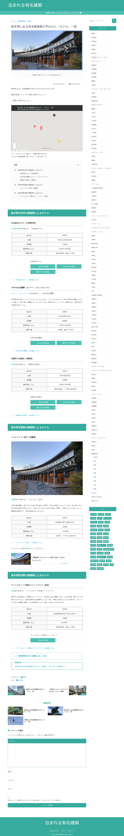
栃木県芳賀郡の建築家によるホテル (30, 185)
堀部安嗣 (93, 362)
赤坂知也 (93, 37)
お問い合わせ (54, 831)
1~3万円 (93, 514)
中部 (95, 469)
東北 (95, 461)
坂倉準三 (93, 200)
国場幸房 (93, 192)
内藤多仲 (93, 299)
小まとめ (93, 493)
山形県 (93, 537)
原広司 (93, 342)
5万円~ (108, 514)
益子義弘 (93, 390)
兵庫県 (93, 526)
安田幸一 (93, 410)
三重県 (101, 522)
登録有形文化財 (108, 549)
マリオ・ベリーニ (96, 394)
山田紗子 (93, 418)
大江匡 (93, 113)
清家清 (13, 364)
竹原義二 (93, 259)
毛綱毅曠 (93, 406)
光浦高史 (93, 398)
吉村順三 (93, 434)
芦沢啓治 (93, 41)
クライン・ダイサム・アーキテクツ (101, 168)
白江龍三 (93, 220)
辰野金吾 (93, 267)
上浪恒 (93, 93)
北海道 (95, 457)
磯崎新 (93, 81)
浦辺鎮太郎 (94, 101)
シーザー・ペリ (95, 223)
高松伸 (93, 251)
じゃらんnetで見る (69, 266)
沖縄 (95, 488)
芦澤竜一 (93, 45)
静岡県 (99, 564)
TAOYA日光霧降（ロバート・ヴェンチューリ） (34, 177)
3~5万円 (100, 514)
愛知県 (93, 545)
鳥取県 (93, 568)
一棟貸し (93, 522)
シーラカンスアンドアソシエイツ (100, 227)
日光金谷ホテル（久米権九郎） (29, 173)
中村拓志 (93, 315)
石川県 (93, 553)
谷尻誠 (93, 275)
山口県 (106, 534)
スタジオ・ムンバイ (97, 231)
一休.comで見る (43, 266)
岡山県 (99, 537)
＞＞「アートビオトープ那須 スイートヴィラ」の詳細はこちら (33, 648)
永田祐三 (93, 311)
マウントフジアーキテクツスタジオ (101, 370)
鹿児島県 (100, 568)
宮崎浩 (93, 378)
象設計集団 (94, 243)
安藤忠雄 (93, 65)
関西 (95, 473)
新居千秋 (93, 53)
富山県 (99, 534)
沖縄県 (93, 549)
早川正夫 (93, 338)
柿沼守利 (93, 136)
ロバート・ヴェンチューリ (20, 293)
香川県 (106, 564)
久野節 (93, 156)
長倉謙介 (93, 307)
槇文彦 (93, 386)
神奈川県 (100, 553)
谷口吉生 (93, 271)
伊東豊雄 (93, 69)
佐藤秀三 (93, 208)
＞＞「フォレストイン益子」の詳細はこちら (26, 542)
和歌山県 (93, 530)
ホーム (13, 21)
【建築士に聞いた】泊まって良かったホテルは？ (62, 13)
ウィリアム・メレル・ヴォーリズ (100, 89)
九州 (95, 485)
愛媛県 (106, 541)
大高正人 (93, 116)
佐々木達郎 (94, 204)
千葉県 (106, 526)
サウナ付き (107, 518)
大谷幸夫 (93, 120)
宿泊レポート (31, 548)
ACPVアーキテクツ (96, 105)
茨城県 (110, 557)
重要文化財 (94, 561)
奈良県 (107, 530)
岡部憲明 (93, 124)
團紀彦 (93, 283)
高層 (111, 564)
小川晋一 (93, 128)
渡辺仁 (93, 449)
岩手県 (106, 537)
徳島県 (99, 541)
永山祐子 (93, 323)
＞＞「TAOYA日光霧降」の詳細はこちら (25, 351)
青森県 (93, 564)
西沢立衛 (93, 331)
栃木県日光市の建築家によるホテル (30, 170)
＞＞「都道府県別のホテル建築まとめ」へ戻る (30, 656)
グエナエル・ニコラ (97, 152)
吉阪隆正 (93, 426)
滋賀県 (99, 549)
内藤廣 (13, 499)
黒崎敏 (93, 180)
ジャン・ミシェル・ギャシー (99, 216)
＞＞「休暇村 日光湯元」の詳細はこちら (25, 415)
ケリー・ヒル (95, 184)
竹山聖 (93, 263)
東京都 (110, 545)
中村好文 (93, 319)
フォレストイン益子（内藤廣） (29, 188)
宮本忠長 (93, 382)
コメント (13, 741)
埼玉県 (101, 530)
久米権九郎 (15, 228)
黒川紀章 (93, 176)
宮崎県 (93, 534)
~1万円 (93, 518)
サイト (10, 789)
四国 (95, 481)
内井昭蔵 (93, 97)
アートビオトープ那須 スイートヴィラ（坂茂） (34, 196)
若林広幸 (93, 442)
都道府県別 (22, 21)
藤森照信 (93, 358)
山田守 (93, 422)
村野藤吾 (93, 402)
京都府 (107, 522)
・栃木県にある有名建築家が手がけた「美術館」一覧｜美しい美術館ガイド (40, 666)
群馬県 (93, 557)
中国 (95, 477)
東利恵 (93, 49)
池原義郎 (93, 73)
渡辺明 (93, 445)
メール (11, 780)
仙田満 (93, 239)
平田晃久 (93, 350)
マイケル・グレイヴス (97, 366)
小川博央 (93, 132)
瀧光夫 (93, 255)
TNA (92, 291)
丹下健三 (93, 279)
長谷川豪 (93, 334)
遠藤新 (93, 109)
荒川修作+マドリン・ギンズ (99, 57)
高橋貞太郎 (94, 247)
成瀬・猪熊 (94, 327)
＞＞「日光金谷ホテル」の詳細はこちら (25, 280)
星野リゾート (101, 545)
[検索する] (114, 21)
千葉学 (93, 287)
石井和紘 (93, 77)
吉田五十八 (94, 430)
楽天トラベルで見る (42, 272)
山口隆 (93, 414)
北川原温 (93, 148)
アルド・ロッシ (95, 61)
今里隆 (93, 85)
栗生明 (93, 172)
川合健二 (93, 140)
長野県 (109, 561)
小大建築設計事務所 (97, 188)
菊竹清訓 (93, 144)
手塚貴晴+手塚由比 (96, 295)
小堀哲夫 (93, 196)
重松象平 (93, 212)
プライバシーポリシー (67, 831)
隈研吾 (93, 160)
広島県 (93, 541)
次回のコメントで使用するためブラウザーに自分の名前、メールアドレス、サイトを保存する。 (35, 800)
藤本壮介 (93, 354)
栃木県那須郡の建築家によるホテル (30, 193)
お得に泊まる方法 (96, 497)
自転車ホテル (101, 557)
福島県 (107, 553)
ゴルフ (100, 518)
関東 (29, 21)
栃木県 (20, 680)
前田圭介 (93, 374)
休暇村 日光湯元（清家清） (28, 180)
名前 (10, 771)
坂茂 (12, 591)
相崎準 (93, 33)
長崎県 (102, 561)
